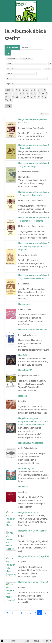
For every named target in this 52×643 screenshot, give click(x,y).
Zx (11, 100)
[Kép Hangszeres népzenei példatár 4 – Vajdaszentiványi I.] (11, 174)
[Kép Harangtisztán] (11, 314)
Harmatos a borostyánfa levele (32, 329)
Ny (35, 93)
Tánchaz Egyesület (12, 628)
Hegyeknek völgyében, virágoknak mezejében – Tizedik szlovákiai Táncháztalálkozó (33, 421)
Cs (27, 90)
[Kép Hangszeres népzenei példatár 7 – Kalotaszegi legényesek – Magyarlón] (11, 256)
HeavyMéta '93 (25, 370)
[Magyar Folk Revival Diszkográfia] (26, 11)
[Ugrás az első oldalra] (7, 612)
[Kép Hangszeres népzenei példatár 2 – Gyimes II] (11, 129)
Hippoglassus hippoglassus (31, 443)
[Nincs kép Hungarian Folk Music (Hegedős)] (11, 566)
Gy (6, 93)
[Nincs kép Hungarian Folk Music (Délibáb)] (11, 540)
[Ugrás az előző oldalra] (12, 612)
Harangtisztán (24, 304)
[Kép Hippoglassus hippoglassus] (11, 453)
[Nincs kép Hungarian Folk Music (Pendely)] (11, 592)
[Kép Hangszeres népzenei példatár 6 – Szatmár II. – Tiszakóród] (11, 227)
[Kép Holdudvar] (11, 496)
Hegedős (22, 396)
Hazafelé (22, 355)
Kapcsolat (30, 628)
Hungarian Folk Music (28, 512)
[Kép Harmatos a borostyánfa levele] (11, 339)
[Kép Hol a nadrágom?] (11, 474)
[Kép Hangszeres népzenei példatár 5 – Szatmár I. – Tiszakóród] (11, 202)
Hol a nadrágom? (26, 468)
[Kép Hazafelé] (11, 360)
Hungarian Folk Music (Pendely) (33, 582)
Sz (17, 97)
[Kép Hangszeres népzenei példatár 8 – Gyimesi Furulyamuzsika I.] (11, 287)
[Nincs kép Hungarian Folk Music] (11, 518)
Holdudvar (23, 486)
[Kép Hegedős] (11, 404)
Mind (7, 90)
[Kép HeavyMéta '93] (11, 380)
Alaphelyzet (12, 47)
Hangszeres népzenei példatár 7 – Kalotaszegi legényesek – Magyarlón (33, 246)
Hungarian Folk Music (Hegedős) (33, 556)
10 (45, 613)
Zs (6, 100)
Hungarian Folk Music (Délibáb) (32, 531)
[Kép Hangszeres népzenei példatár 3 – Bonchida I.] (11, 151)
